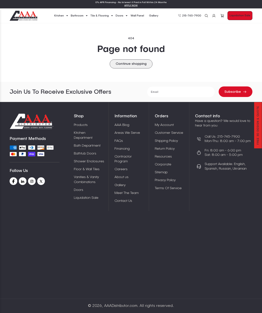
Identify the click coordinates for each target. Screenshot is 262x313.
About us (122, 177)
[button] (61, 16)
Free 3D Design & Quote (258, 125)
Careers (121, 169)
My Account (164, 125)
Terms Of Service (168, 188)
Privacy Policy (165, 180)
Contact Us (123, 201)
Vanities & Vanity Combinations (86, 179)
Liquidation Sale (240, 15)
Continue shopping (131, 64)
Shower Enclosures (89, 161)
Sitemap (161, 172)
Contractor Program (123, 159)
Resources (163, 156)
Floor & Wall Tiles (87, 169)
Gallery (120, 185)
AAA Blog (122, 125)
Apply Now (131, 5)
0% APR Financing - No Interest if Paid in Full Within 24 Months (131, 2)
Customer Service (169, 133)
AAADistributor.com (120, 306)
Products (81, 125)
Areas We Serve (127, 133)
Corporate (163, 164)
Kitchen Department (83, 135)
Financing (122, 148)
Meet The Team (127, 193)
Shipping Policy (166, 141)
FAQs (119, 141)
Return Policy (165, 148)
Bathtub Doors (85, 153)
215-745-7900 (191, 15)
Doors (78, 190)
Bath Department (87, 145)
